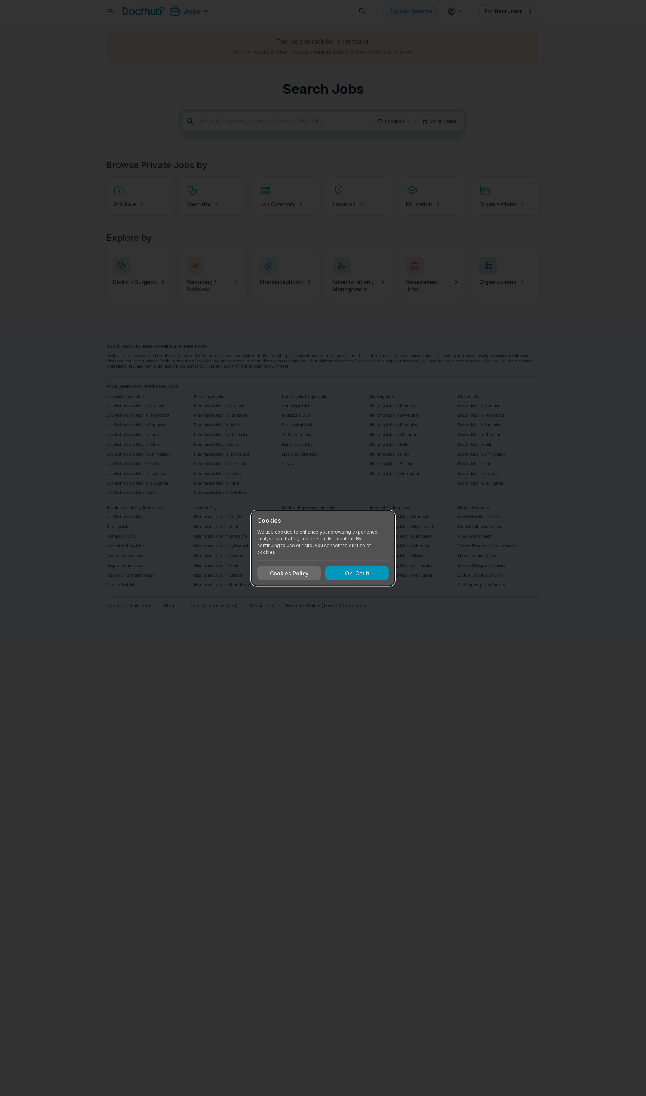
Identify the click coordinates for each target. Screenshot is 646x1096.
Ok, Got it (357, 573)
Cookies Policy (289, 573)
